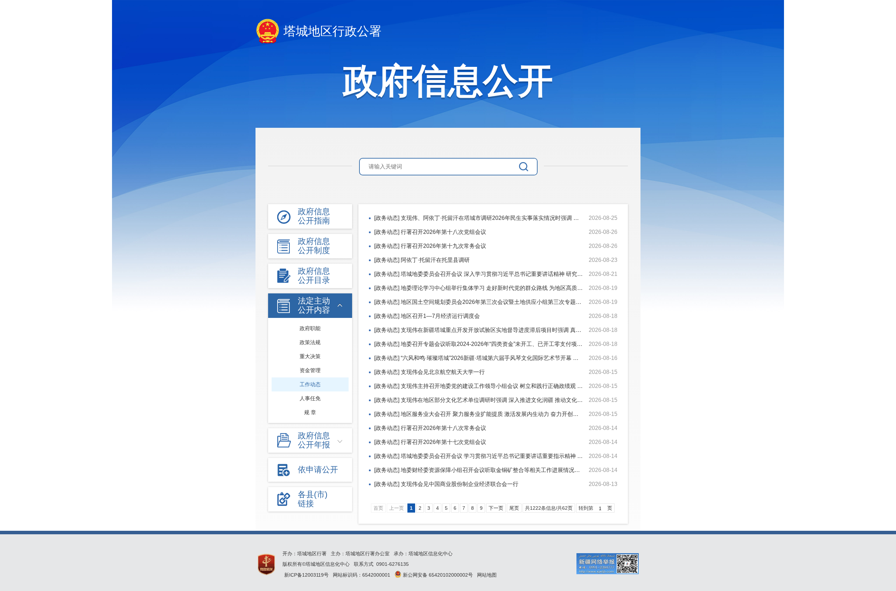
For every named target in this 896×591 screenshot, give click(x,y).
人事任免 (310, 398)
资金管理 (310, 370)
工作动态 (310, 384)
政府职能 (310, 328)
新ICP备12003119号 (306, 575)
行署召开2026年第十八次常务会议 (443, 428)
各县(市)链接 (313, 499)
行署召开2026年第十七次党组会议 (443, 442)
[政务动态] (386, 218)
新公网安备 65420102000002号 (437, 575)
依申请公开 (318, 469)
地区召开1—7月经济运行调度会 (440, 316)
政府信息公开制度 (314, 246)
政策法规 (310, 342)
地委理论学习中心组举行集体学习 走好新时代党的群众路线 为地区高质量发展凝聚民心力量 (514, 288)
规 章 (310, 412)
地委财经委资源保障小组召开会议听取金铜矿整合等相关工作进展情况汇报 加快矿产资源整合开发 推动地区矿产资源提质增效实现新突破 (570, 470)
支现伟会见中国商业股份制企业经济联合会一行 (459, 484)
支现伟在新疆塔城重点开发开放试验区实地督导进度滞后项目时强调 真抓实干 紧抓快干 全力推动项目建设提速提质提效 (548, 330)
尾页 (514, 508)
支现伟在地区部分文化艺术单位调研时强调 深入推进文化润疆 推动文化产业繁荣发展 (506, 400)
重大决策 (310, 356)
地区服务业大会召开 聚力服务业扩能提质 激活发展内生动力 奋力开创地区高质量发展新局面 (515, 414)
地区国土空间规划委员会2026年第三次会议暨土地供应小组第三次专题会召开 (497, 302)
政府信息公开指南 (314, 216)
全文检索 (528, 167)
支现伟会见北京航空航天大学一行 (443, 372)
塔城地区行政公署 (333, 31)
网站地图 (487, 575)
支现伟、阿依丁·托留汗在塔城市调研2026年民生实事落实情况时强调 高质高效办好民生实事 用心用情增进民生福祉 (544, 218)
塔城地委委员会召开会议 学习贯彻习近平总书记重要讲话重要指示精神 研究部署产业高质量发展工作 (525, 456)
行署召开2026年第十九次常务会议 (443, 246)
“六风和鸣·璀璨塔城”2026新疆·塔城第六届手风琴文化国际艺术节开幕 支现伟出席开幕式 (509, 358)
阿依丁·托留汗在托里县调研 (435, 260)
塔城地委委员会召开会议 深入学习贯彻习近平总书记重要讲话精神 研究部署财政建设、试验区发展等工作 (531, 274)
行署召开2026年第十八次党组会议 (443, 232)
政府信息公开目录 (314, 275)
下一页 (496, 508)
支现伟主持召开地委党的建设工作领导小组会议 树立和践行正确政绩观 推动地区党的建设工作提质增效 (528, 386)
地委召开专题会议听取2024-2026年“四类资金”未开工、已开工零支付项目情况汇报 (503, 344)
